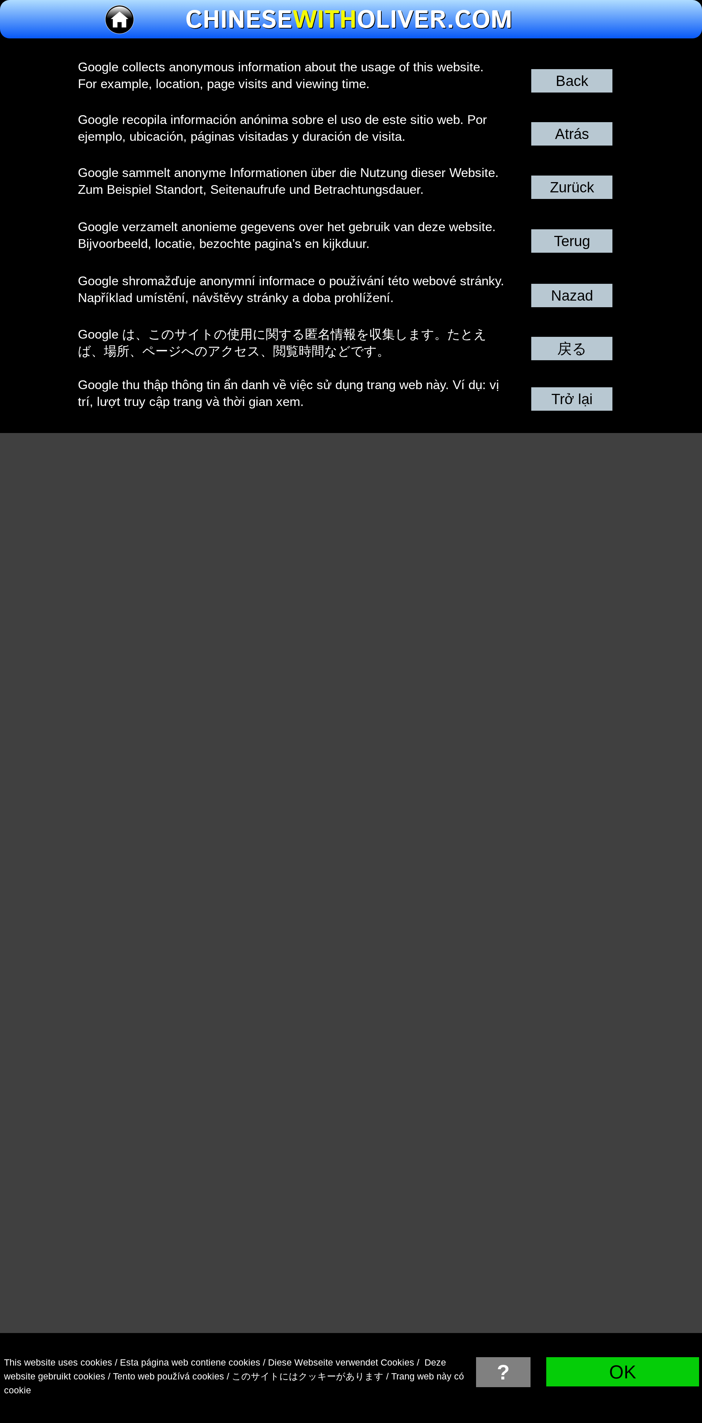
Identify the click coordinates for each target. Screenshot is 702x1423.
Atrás (572, 134)
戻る (572, 348)
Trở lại (572, 399)
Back (572, 81)
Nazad (572, 295)
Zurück (572, 187)
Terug (572, 241)
